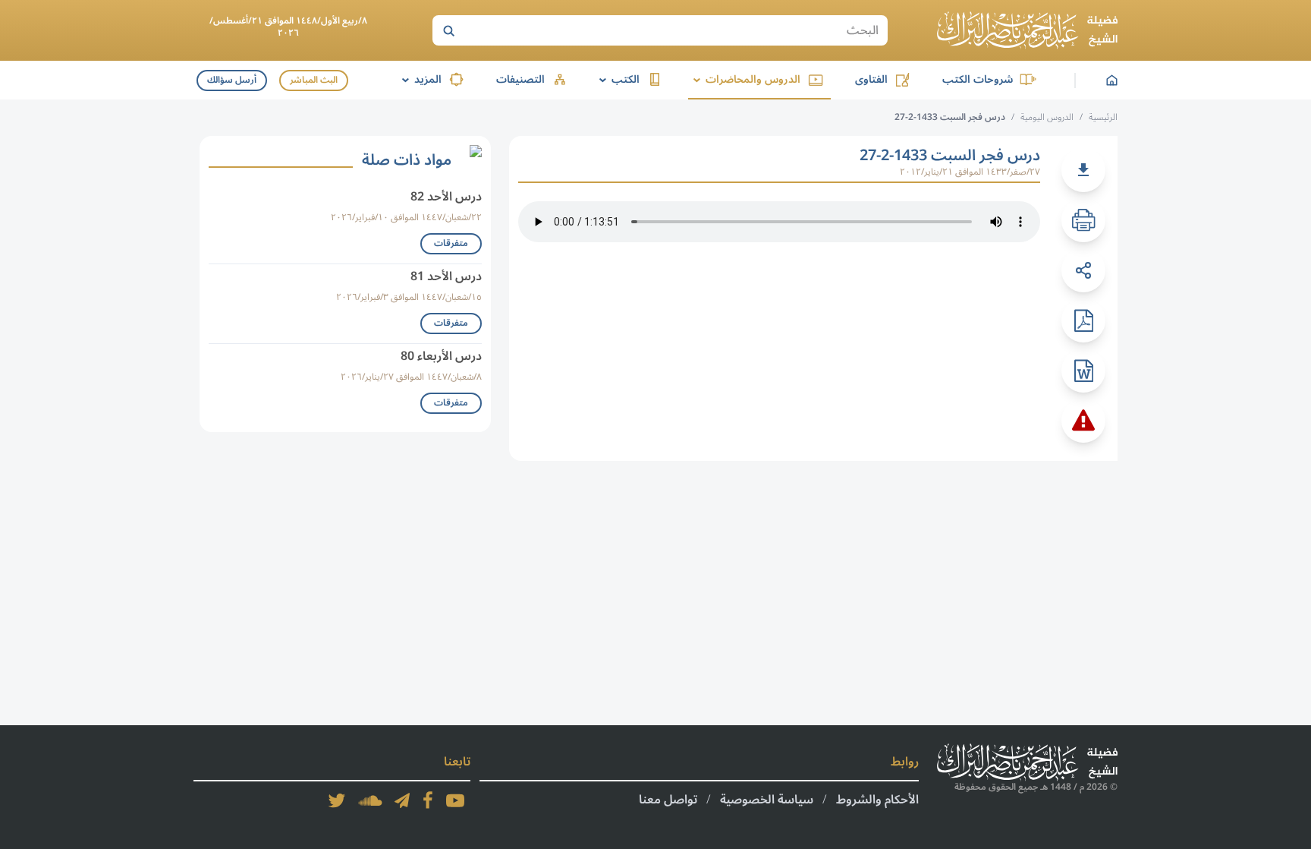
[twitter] (337, 800)
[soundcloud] (370, 800)
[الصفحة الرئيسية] (1027, 30)
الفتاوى (871, 79)
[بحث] (448, 30)
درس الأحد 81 (446, 276)
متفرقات (451, 243)
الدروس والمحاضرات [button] (744, 79)
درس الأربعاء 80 (441, 356)
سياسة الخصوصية (766, 800)
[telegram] (402, 800)
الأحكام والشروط (877, 800)
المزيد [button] (419, 79)
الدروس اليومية (1047, 117)
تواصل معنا (668, 800)
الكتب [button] (617, 79)
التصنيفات (520, 79)
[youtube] (455, 800)
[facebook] (428, 800)
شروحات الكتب (977, 79)
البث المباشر (314, 80)
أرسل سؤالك (231, 80)
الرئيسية (1103, 117)
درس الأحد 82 (446, 197)
